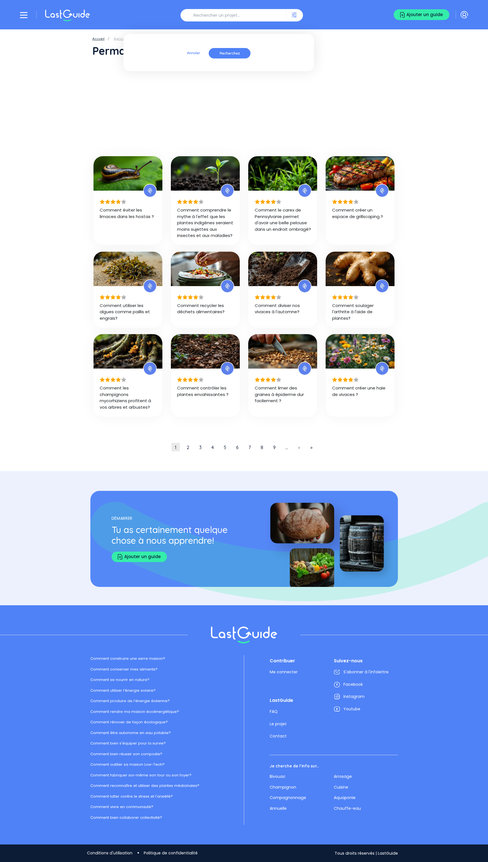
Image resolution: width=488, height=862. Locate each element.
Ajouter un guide (424, 15)
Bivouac (278, 776)
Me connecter (284, 672)
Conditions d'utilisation (109, 853)
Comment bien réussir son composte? (126, 754)
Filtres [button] (294, 14)
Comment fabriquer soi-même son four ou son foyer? (140, 775)
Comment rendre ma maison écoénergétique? (134, 711)
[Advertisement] (244, 110)
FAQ (274, 711)
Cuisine (341, 787)
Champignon (283, 787)
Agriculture (123, 38)
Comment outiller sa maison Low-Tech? (127, 764)
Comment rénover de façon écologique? (129, 722)
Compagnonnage (288, 797)
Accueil (98, 38)
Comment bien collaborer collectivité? (126, 817)
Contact (278, 736)
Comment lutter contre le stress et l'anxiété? (131, 796)
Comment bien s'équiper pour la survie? (128, 743)
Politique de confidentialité (171, 853)
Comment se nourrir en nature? (119, 679)
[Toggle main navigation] (24, 15)
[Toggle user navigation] (464, 15)
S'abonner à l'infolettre (366, 672)
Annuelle (278, 808)
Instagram (354, 696)
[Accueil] (67, 15)
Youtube (351, 709)
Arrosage (343, 776)
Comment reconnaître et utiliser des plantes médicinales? (144, 785)
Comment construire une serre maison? (127, 658)
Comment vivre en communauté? (121, 806)
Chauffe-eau (347, 808)
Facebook (353, 684)
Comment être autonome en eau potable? (130, 732)
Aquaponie (345, 797)
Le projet (278, 724)
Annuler (193, 53)
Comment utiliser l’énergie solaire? (123, 690)
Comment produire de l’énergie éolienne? (130, 701)
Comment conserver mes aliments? (124, 669)
